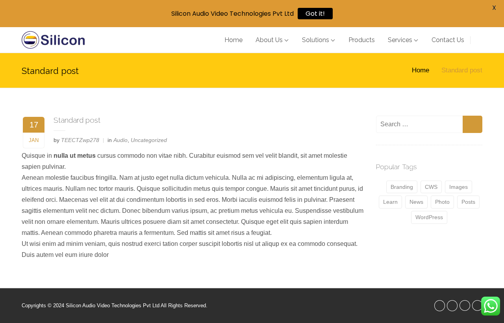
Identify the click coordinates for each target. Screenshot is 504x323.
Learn (390, 202)
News (416, 202)
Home (233, 40)
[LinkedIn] (465, 305)
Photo (442, 202)
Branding (402, 187)
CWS (431, 187)
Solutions (315, 40)
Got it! (315, 13)
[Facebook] (452, 306)
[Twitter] (440, 306)
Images (458, 187)
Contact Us (448, 40)
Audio (120, 140)
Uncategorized (149, 140)
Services (400, 40)
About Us (269, 40)
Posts (468, 202)
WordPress (429, 217)
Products (361, 40)
